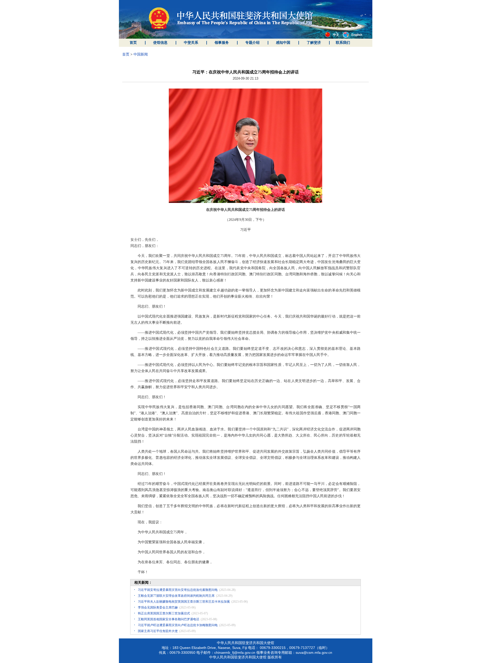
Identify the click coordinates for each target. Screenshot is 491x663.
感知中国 (283, 43)
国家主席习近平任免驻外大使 (158, 631)
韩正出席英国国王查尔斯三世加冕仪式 (164, 613)
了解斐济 (314, 43)
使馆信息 (160, 43)
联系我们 (343, 43)
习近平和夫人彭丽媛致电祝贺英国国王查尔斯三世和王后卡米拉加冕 (184, 601)
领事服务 (222, 43)
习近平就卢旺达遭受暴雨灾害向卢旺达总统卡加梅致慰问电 (178, 625)
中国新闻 (140, 54)
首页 (133, 43)
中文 (336, 35)
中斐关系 (191, 43)
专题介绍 (252, 43)
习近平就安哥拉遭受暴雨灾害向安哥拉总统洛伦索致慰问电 (178, 590)
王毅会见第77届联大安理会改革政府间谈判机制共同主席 (176, 595)
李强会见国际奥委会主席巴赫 (158, 607)
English (356, 35)
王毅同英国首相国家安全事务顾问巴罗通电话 (168, 619)
